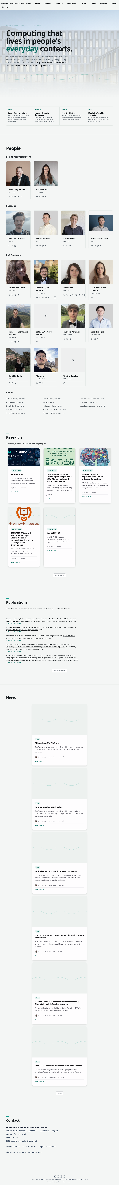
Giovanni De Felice (16, 238)
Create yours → (67, 1182)
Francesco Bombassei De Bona (52, 619)
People (37, 3)
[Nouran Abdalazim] (18, 272)
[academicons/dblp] (18, 196)
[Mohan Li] (46, 360)
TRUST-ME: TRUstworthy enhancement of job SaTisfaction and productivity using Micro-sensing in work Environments (22, 539)
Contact (114, 3)
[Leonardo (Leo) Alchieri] (46, 272)
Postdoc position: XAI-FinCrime (48, 807)
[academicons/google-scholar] (21, 196)
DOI (19, 623)
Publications (71, 3)
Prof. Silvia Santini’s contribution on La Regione (56, 871)
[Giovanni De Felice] (18, 223)
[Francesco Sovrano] (101, 223)
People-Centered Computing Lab (12, 3)
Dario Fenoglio (97, 332)
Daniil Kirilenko (15, 376)
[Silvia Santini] (46, 173)
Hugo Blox (57, 1182)
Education (59, 3)
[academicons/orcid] (15, 196)
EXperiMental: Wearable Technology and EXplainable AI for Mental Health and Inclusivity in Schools (59, 478)
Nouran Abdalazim (16, 287)
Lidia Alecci (68, 287)
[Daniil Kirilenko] (18, 360)
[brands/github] (73, 295)
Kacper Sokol (69, 238)
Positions (103, 3)
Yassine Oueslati (70, 376)
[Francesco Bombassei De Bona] (18, 316)
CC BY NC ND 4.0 (83, 1179)
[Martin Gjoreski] (46, 223)
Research (47, 3)
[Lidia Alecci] (73, 272)
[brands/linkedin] (15, 246)
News (94, 3)
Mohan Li (40, 376)
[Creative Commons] (59, 1176)
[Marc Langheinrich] (18, 173)
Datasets (84, 3)
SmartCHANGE (53, 533)
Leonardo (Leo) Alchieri (42, 289)
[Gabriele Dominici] (73, 316)
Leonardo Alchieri (12, 619)
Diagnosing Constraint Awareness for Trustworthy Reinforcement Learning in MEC (35, 647)
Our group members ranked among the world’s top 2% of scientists (59, 936)
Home (28, 3)
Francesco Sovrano (99, 238)
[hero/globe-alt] (43, 297)
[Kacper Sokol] (73, 223)
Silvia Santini (42, 189)
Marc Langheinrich (16, 189)
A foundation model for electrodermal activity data (54, 621)
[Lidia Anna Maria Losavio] (101, 272)
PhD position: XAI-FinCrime (47, 743)
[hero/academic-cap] (9, 196)
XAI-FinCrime (17, 474)
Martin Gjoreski (43, 238)
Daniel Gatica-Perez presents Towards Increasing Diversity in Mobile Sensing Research (57, 1002)
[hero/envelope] (12, 196)
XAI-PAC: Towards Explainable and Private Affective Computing (92, 476)
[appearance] (7, 7)
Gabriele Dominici (71, 332)
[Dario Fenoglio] (101, 316)
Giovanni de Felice (13, 621)
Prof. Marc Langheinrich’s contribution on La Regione (58, 1065)
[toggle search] (3, 7)
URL (8, 623)
